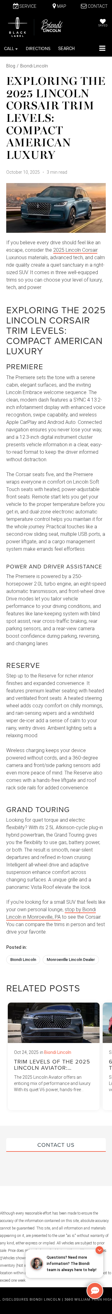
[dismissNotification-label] (99, 1250)
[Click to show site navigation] (102, 49)
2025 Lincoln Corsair (75, 250)
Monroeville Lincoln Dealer (71, 959)
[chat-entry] (94, 1290)
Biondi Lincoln (34, 65)
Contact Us (56, 1145)
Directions (38, 48)
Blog (10, 65)
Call (9, 48)
